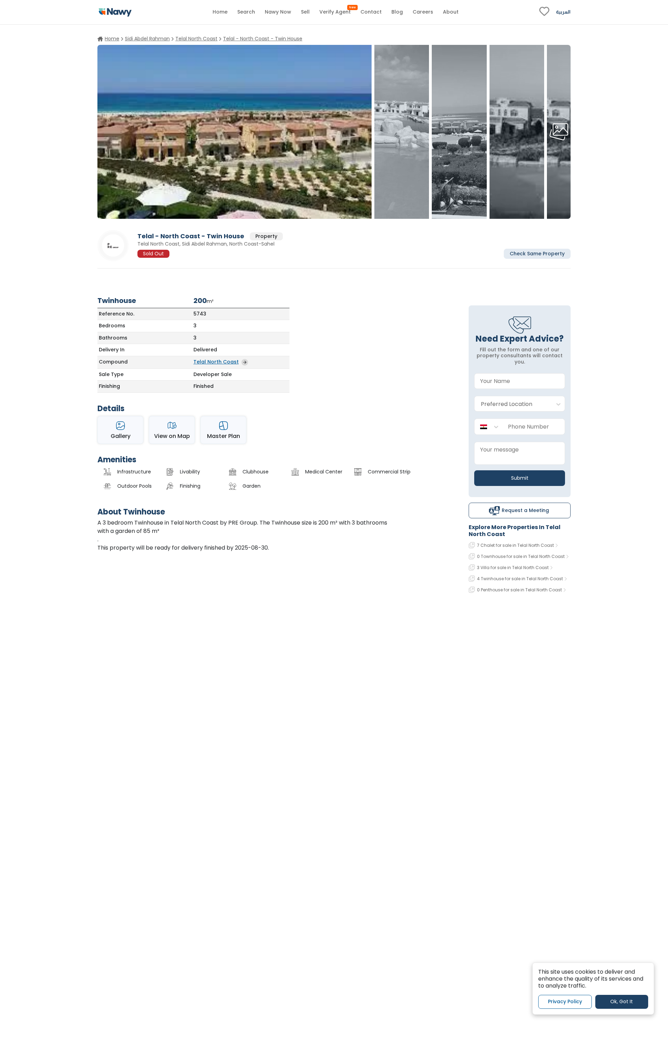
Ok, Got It (621, 1001)
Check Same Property (537, 253)
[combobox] (512, 404)
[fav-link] (544, 12)
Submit (519, 477)
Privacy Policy (565, 1001)
